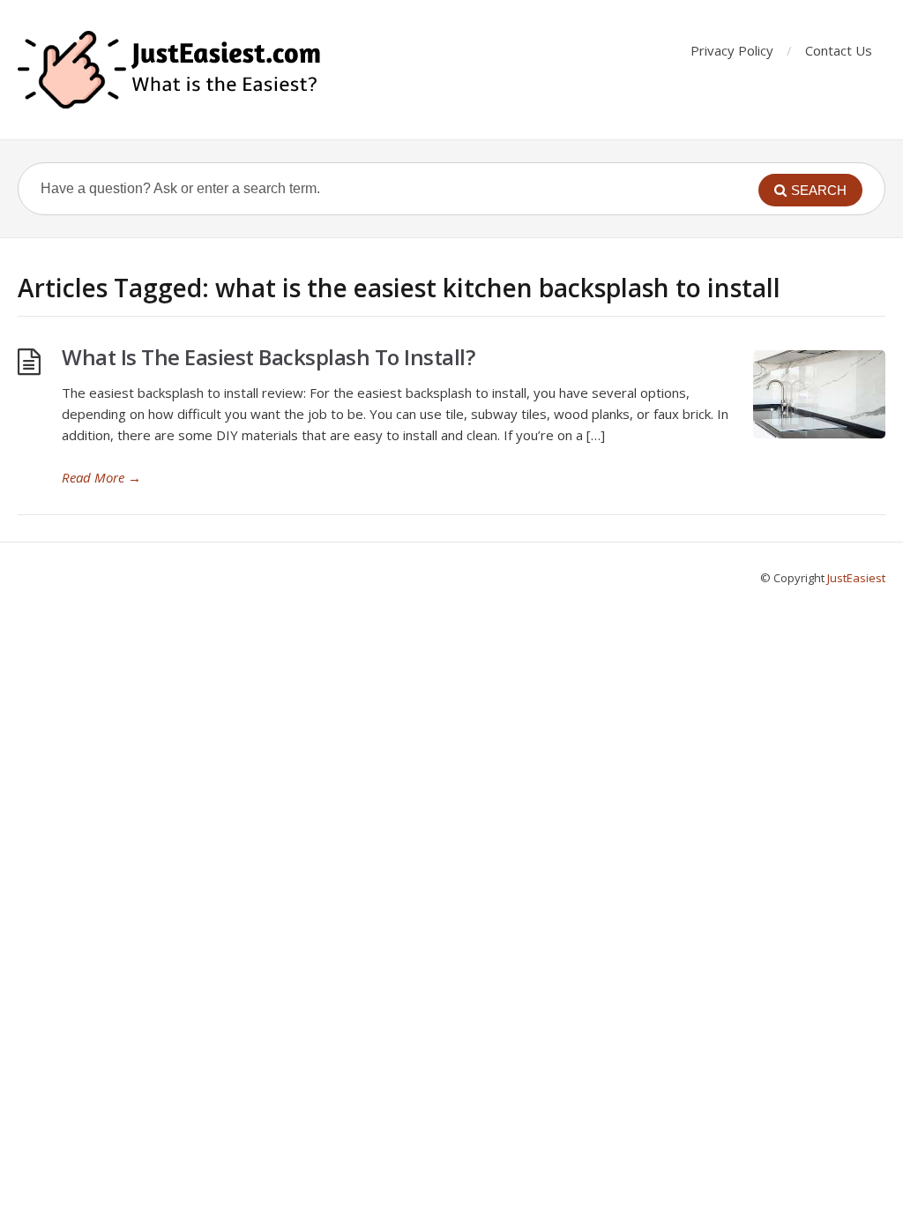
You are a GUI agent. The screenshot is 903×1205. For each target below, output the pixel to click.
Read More (101, 477)
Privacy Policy (731, 50)
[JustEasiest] (171, 70)
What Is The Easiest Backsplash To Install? (268, 356)
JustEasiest (856, 578)
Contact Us (838, 50)
